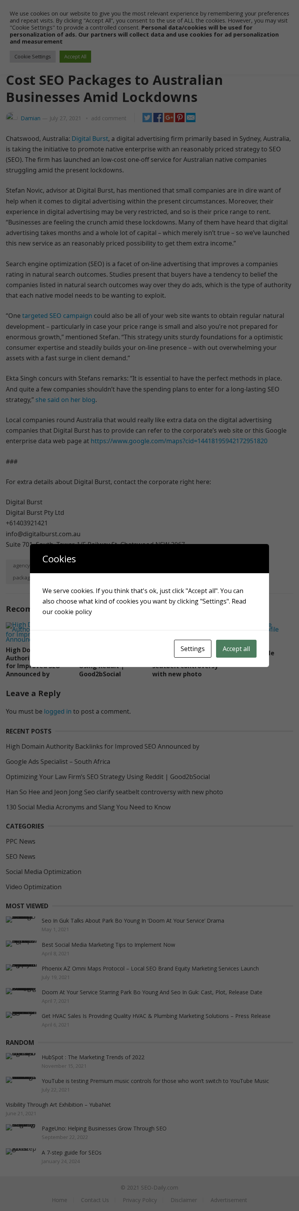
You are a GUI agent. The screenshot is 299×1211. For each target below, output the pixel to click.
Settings (193, 648)
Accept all (236, 648)
